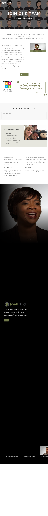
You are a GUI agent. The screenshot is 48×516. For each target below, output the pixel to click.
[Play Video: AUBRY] (37, 47)
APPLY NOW (24, 74)
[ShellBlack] (8, 2)
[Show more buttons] (44, 51)
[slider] (37, 51)
